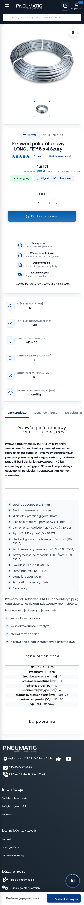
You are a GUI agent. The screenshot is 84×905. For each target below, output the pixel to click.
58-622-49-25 (36, 773)
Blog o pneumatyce (22, 879)
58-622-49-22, (18, 773)
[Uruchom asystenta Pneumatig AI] (72, 880)
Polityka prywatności (14, 806)
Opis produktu (17, 412)
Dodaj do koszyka (66, 899)
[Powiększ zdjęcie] (73, 32)
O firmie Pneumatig (13, 855)
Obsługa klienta (11, 847)
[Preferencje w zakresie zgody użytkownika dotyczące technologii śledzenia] (22, 898)
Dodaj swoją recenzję (60, 156)
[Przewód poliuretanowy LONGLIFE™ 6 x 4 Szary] (42, 109)
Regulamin (8, 814)
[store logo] (29, 6)
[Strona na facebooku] (58, 760)
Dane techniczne (45, 412)
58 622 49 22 (65, 6)
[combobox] (42, 17)
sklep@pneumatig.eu (21, 767)
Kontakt (6, 839)
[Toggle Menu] (5, 4)
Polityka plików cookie (14, 798)
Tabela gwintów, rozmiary (25, 888)
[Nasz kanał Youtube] (68, 760)
